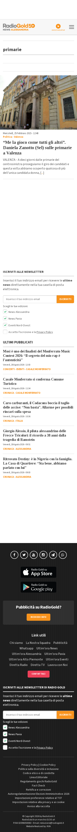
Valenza (18, 137)
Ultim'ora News (47, 648)
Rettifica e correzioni (38, 790)
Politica (7, 137)
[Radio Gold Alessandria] (19, 26)
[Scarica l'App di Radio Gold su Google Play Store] (38, 587)
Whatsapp (26, 648)
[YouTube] (34, 555)
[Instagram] (43, 555)
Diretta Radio (18, 665)
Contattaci (39, 673)
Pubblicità (60, 643)
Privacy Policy (45, 332)
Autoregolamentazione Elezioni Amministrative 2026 (38, 794)
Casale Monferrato (38, 369)
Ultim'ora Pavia (54, 654)
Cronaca (8, 393)
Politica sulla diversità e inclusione (38, 769)
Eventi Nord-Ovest (19, 325)
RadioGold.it (48, 816)
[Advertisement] (38, 225)
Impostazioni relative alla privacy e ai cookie (38, 802)
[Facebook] (14, 555)
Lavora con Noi (58, 665)
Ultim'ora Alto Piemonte (26, 659)
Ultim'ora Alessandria (26, 654)
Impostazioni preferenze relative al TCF (38, 798)
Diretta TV (38, 665)
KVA (49, 826)
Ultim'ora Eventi (57, 659)
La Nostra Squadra (38, 643)
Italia (19, 421)
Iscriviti (65, 299)
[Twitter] (24, 555)
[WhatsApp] (63, 555)
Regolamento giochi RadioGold (38, 781)
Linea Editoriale (39, 777)
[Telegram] (53, 555)
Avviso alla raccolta (38, 806)
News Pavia (15, 319)
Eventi (20, 369)
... (42, 173)
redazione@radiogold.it (52, 823)
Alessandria (23, 449)
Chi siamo (16, 643)
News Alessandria (18, 312)
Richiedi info (39, 617)
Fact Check (38, 786)
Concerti (9, 369)
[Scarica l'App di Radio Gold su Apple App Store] (38, 572)
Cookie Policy (48, 765)
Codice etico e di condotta (38, 773)
